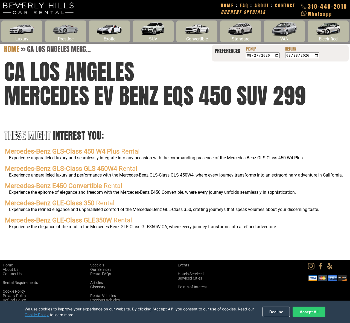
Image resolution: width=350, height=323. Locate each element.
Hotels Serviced (191, 274)
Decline (276, 312)
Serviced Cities (190, 278)
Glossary (97, 287)
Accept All (309, 312)
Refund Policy (14, 300)
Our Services (100, 269)
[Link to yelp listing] (331, 268)
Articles (96, 282)
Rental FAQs (100, 274)
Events (183, 265)
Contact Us (12, 274)
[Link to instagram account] (312, 268)
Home (11, 49)
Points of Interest (192, 287)
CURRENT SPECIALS (243, 12)
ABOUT (262, 5)
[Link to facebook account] (321, 268)
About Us (10, 269)
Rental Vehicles (103, 295)
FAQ (244, 5)
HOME (227, 5)
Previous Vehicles (105, 300)
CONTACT (285, 5)
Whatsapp (320, 14)
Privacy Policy (14, 295)
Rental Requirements (20, 282)
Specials (97, 265)
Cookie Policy (14, 291)
